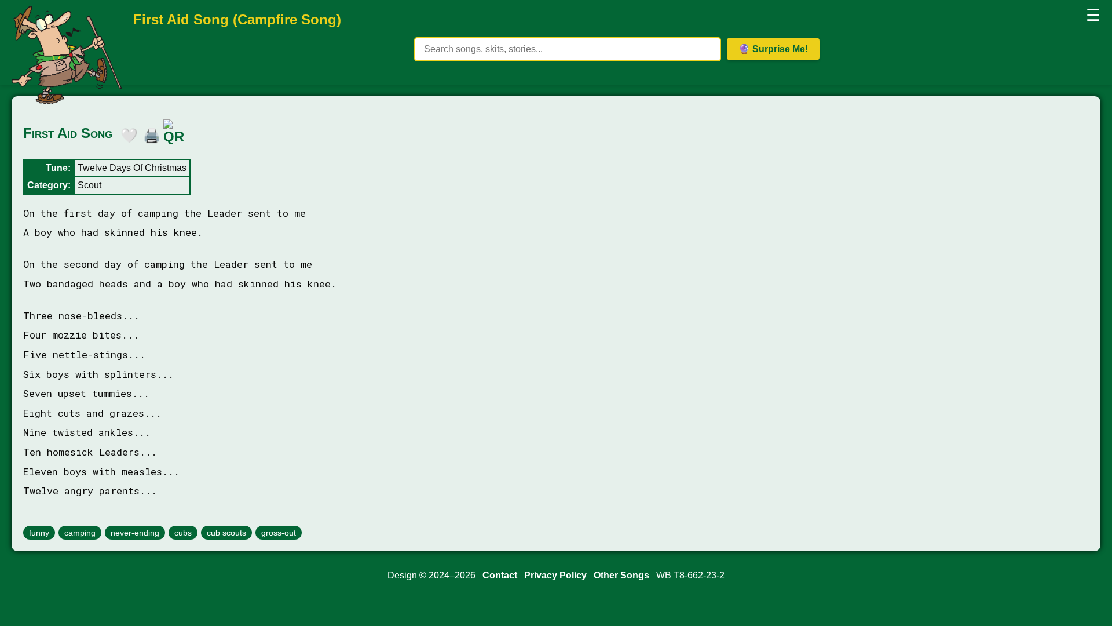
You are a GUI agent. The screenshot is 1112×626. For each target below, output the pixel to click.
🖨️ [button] (149, 133)
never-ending (135, 532)
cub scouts (226, 532)
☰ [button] (1093, 15)
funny (39, 532)
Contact (499, 575)
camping (80, 532)
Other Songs (621, 575)
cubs (183, 532)
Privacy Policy (555, 575)
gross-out (278, 532)
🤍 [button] (126, 133)
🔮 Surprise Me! (773, 49)
